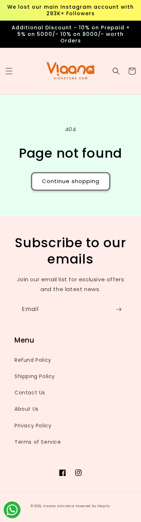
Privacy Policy (32, 425)
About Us (26, 409)
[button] (9, 71)
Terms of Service (37, 442)
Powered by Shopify (93, 506)
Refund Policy (32, 360)
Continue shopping (70, 181)
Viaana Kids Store (58, 506)
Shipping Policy (34, 376)
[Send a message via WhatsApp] (12, 509)
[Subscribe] (119, 309)
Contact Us (29, 392)
